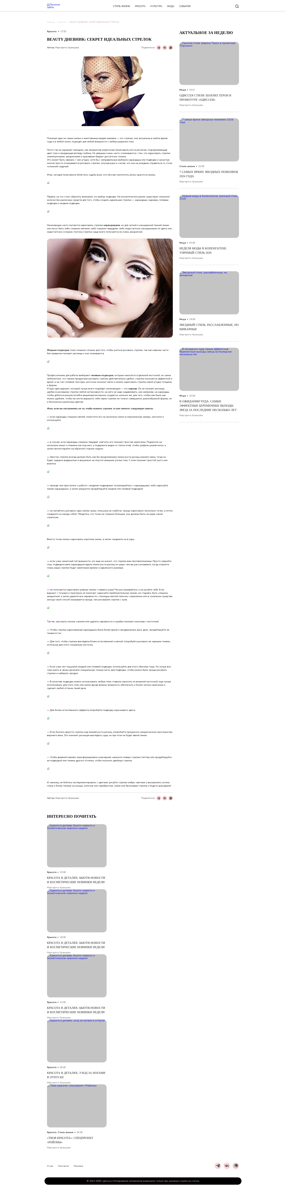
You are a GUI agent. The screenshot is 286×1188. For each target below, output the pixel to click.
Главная (51, 22)
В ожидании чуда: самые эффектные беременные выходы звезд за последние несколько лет (208, 406)
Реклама (78, 1166)
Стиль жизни (121, 6)
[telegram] (218, 1166)
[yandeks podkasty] (236, 1166)
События (185, 6)
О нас (50, 1166)
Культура (156, 6)
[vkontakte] (227, 1166)
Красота (140, 6)
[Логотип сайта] (58, 6)
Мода (170, 6)
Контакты (63, 1166)
